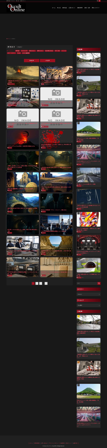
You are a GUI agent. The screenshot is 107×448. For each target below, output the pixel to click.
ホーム (31, 443)
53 (46, 283)
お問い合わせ (44, 443)
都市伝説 (17, 50)
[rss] (97, 1)
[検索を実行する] (98, 283)
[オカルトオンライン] (16, 7)
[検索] (99, 1)
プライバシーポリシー (54, 443)
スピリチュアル (24, 50)
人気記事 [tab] (47, 60)
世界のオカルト (40, 50)
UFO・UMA (57, 50)
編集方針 (75, 443)
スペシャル (64, 50)
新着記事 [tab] (31, 60)
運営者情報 (36, 443)
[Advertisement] (53, 25)
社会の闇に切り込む (49, 50)
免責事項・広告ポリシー (66, 443)
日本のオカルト (32, 50)
